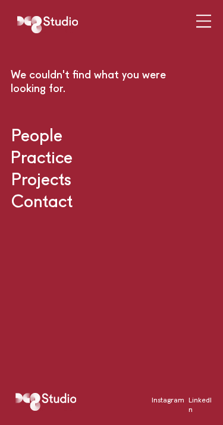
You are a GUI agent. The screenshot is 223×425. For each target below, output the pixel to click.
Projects (41, 179)
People (36, 135)
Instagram (168, 399)
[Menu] (204, 21)
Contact (42, 201)
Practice (42, 157)
